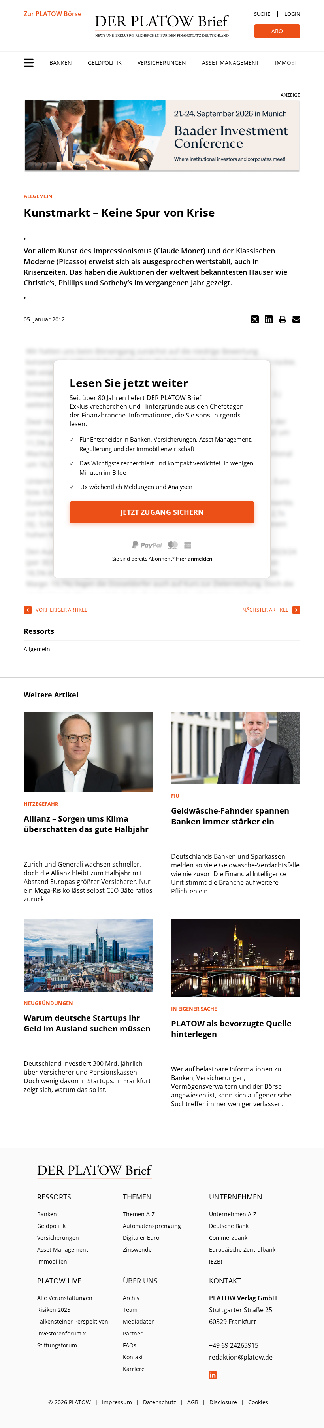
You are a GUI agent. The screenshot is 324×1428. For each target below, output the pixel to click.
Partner (133, 1333)
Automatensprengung (152, 1226)
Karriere (134, 1369)
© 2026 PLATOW (69, 1402)
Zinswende (137, 1249)
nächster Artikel (265, 609)
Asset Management (230, 62)
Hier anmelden (194, 558)
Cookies (258, 1402)
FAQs (129, 1345)
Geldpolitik (105, 62)
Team (130, 1309)
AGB (192, 1402)
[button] (255, 319)
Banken (60, 62)
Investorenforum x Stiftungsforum (61, 1339)
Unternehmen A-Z (232, 1214)
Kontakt (133, 1357)
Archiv (131, 1297)
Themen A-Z (139, 1214)
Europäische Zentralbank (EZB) (242, 1255)
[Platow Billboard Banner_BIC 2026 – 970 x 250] (162, 136)
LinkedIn (213, 1375)
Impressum (117, 1402)
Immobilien (291, 62)
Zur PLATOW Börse (52, 13)
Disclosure (223, 1402)
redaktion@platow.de (241, 1357)
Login (292, 13)
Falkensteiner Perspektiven (72, 1321)
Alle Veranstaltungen (64, 1297)
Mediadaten (139, 1321)
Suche (262, 13)
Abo (277, 31)
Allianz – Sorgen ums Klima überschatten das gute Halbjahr (86, 824)
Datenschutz (159, 1402)
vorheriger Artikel (61, 609)
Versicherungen (162, 62)
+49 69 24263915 (233, 1345)
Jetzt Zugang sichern (162, 512)
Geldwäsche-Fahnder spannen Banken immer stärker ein (230, 816)
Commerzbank (228, 1237)
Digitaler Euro (141, 1237)
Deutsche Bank (229, 1226)
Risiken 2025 (53, 1309)
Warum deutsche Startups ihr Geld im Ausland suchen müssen (87, 1023)
